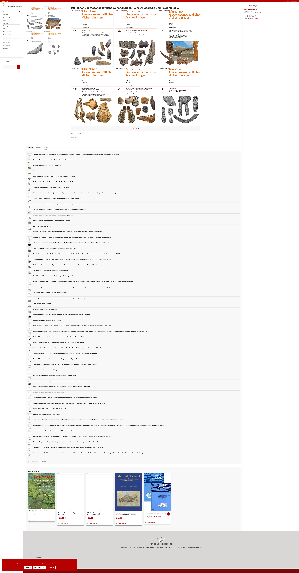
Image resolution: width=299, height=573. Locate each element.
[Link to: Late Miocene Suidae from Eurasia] (29, 228)
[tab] (30, 147)
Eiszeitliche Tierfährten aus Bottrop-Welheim (45, 309)
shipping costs (35, 520)
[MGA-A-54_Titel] (136, 39)
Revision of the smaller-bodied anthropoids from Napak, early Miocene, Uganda (54, 176)
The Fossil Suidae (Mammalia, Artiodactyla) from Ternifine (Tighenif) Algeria (53, 182)
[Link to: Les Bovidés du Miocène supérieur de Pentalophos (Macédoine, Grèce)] (29, 272)
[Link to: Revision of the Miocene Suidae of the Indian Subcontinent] (29, 394)
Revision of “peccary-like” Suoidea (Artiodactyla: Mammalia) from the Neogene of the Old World (58, 204)
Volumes (30, 147)
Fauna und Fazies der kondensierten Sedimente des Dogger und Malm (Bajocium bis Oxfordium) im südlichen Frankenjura (65, 359)
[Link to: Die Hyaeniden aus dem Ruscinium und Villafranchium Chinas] (29, 410)
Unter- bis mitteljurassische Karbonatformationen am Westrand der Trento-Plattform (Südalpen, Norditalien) (61, 386)
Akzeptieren (28, 567)
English (5, 3)
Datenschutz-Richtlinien (64, 563)
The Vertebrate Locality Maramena (42, 303)
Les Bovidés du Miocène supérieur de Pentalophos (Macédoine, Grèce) (52, 270)
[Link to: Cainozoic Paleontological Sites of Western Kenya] (29, 416)
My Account (294, 1)
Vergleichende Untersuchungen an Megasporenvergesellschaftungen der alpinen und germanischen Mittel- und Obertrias (65, 265)
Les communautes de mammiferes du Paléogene (46, 370)
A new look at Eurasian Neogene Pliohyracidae (45, 171)
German (6, 1)
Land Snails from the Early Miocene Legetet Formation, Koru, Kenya (51, 187)
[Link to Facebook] (6, 53)
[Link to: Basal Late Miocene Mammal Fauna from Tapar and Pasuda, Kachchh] (29, 222)
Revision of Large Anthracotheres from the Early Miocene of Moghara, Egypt (53, 159)
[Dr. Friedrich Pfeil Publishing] (12, 5)
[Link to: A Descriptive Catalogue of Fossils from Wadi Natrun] (29, 167)
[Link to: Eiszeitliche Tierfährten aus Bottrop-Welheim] (29, 311)
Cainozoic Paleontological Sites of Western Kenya (46, 414)
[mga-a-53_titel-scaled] (180, 39)
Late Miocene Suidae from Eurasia (42, 226)
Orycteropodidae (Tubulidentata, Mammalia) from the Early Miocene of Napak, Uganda (56, 198)
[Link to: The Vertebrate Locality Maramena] (29, 305)
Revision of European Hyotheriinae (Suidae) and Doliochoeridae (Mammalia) (53, 215)
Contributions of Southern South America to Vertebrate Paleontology (51, 292)
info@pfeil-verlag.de (253, 18)
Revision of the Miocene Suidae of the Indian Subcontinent (48, 392)
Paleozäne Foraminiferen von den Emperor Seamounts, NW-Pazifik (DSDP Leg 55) (54, 375)
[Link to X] (17, 53)
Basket (288, 1)
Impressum (54, 570)
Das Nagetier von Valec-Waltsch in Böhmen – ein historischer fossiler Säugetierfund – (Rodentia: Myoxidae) (61, 314)
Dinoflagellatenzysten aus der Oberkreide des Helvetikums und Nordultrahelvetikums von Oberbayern (60, 336)
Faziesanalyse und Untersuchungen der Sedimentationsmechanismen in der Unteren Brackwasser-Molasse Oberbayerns (65, 364)
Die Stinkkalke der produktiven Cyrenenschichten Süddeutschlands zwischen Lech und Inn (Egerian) (60, 381)
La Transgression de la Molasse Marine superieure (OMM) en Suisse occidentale (54, 431)
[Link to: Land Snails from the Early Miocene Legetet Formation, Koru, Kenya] (29, 189)
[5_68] (93, 97)
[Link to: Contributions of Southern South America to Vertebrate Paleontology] (29, 294)
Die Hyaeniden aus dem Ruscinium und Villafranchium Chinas (49, 408)
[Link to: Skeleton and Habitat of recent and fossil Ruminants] (29, 322)
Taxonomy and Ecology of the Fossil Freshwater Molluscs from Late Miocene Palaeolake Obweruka (59, 209)
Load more (135, 128)
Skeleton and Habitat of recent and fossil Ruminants (47, 320)
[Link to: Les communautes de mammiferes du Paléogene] (29, 371)
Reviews (38, 147)
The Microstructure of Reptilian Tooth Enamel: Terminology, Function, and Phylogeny (55, 248)
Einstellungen (51, 567)
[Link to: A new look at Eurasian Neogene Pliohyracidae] (29, 172)
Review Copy (46, 149)
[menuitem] (11, 12)
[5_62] (180, 97)
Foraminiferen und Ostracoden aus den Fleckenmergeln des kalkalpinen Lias (53, 276)
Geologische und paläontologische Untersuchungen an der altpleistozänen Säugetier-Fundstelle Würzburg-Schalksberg (65, 397)
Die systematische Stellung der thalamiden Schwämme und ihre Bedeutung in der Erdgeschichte (58, 342)
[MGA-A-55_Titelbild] (93, 39)
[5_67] (136, 97)
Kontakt (49, 570)
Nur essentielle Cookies (39, 567)
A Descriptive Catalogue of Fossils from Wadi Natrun (47, 165)
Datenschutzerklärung (61, 570)
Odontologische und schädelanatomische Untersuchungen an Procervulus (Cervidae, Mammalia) (59, 298)
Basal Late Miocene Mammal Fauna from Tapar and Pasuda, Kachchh (51, 220)
